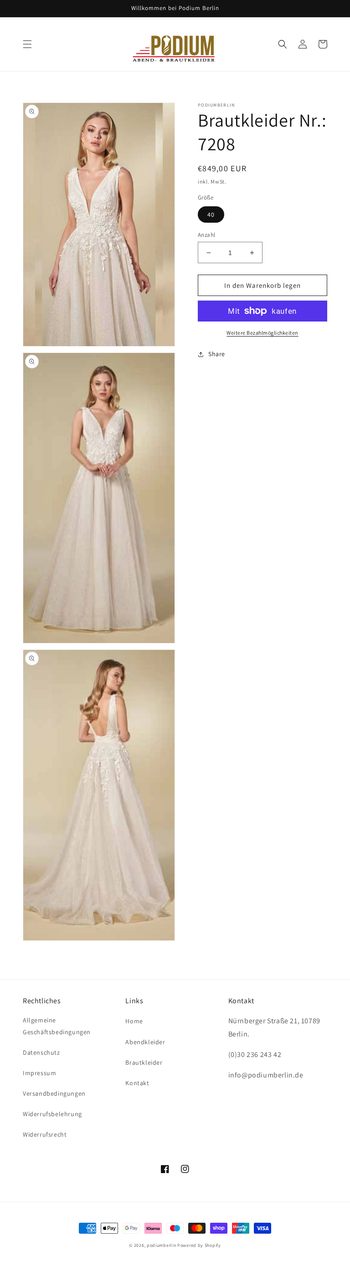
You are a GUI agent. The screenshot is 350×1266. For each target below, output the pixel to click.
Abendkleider (145, 1042)
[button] (27, 44)
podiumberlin (161, 1245)
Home (134, 1021)
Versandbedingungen (54, 1093)
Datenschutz (41, 1052)
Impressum (39, 1073)
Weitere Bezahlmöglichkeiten (262, 332)
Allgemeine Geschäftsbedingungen (57, 1026)
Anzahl (206, 235)
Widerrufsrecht (45, 1134)
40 (211, 214)
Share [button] (216, 354)
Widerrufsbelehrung (52, 1114)
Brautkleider (143, 1062)
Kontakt (137, 1083)
